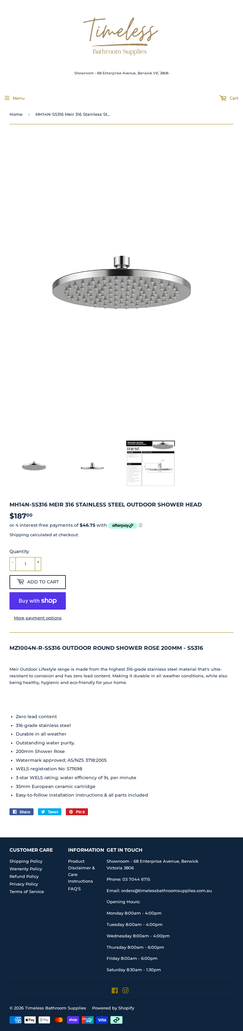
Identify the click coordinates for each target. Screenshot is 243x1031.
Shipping (19, 534)
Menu (19, 98)
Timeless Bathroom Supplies (55, 1007)
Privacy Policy (23, 883)
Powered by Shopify (113, 1007)
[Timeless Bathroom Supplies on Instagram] (125, 991)
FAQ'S (74, 888)
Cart (233, 98)
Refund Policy (24, 876)
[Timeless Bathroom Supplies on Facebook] (114, 991)
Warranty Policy (25, 868)
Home (15, 114)
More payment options (38, 617)
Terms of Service (26, 891)
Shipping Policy (25, 861)
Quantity (19, 551)
